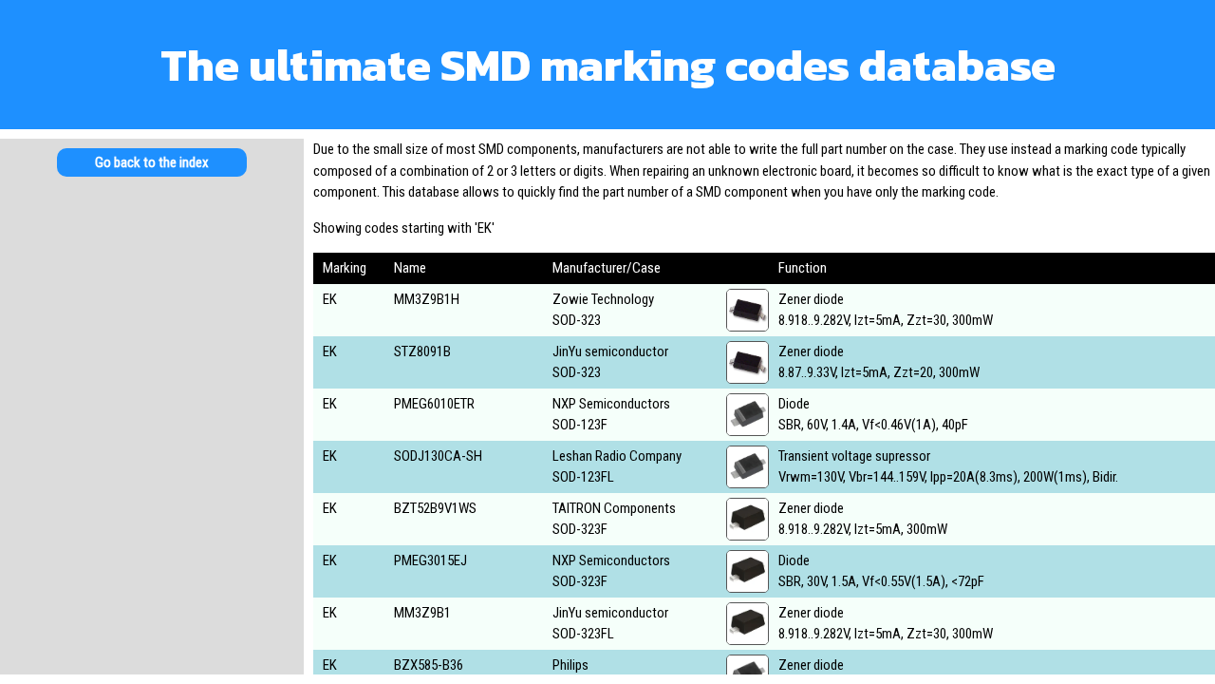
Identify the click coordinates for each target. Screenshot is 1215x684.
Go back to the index (152, 162)
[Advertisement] (151, 342)
